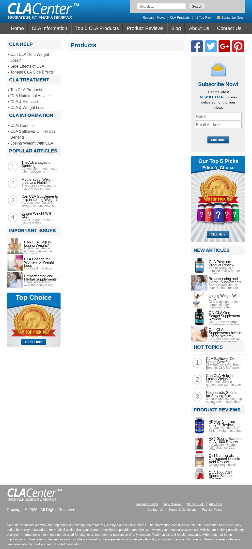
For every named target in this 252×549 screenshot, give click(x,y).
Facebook (197, 46)
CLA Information (49, 28)
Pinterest (238, 46)
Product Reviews (145, 28)
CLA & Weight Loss (27, 107)
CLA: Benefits (22, 125)
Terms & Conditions (183, 509)
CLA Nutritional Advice (30, 96)
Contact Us (229, 28)
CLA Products (180, 17)
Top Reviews (172, 504)
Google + (224, 46)
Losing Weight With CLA (31, 143)
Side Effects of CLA (27, 66)
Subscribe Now (231, 17)
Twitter (211, 46)
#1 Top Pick (203, 17)
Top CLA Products (26, 90)
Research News (154, 17)
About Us (199, 28)
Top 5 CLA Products (97, 28)
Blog (176, 28)
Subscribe (218, 140)
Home (17, 28)
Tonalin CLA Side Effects (32, 72)
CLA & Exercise (24, 102)
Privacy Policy (212, 509)
